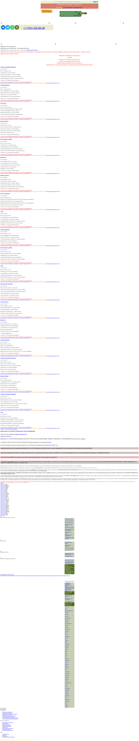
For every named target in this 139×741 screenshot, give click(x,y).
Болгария (66, 619)
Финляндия (67, 690)
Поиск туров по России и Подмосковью (69, 530)
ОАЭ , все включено (5, 193)
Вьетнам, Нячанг (4, 121)
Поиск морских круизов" (68, 546)
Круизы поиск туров (69, 522)
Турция (66, 686)
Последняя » (14, 429)
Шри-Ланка (3, 157)
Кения (66, 651)
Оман (67, 671)
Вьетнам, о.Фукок (4, 175)
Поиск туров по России (7, 725)
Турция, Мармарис (5, 85)
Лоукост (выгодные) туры (10, 44)
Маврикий (67, 658)
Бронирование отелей (7, 726)
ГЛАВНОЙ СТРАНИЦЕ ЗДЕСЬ (20, 434)
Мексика (66, 666)
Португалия (67, 673)
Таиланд (66, 680)
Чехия (66, 697)
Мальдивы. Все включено (6, 283)
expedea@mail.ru (78, 7)
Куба (66, 656)
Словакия (67, 677)
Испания (66, 647)
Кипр (66, 653)
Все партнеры (3, 709)
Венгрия (66, 625)
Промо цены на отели (7, 729)
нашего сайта (38, 457)
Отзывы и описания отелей (8, 730)
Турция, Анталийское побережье (8, 67)
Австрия (66, 614)
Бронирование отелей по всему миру (69, 554)
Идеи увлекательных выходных (68, 12)
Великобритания (68, 623)
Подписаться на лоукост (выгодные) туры (10, 718)
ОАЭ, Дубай (3, 103)
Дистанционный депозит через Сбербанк (10, 717)
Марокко (66, 664)
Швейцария (67, 699)
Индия (66, 642)
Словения (67, 679)
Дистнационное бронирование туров (52, 137)
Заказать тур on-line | (4, 101)
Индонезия (67, 643)
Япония (66, 706)
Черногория (67, 695)
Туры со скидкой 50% (69, 520)
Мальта (66, 662)
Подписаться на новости (69, 581)
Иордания (67, 645)
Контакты (4, 735)
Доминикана (67, 636)
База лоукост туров (6, 724)
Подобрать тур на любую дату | (14, 101)
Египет (66, 638)
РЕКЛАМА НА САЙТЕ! (7, 714)
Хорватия (67, 693)
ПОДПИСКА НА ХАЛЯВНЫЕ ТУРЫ (38, 101)
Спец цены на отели (69, 556)
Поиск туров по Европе (69, 527)
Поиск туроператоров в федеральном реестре (69, 562)
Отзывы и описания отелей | (25, 101)
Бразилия (66, 621)
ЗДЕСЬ (69, 573)
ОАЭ (66, 669)
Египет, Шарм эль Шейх (6, 139)
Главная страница (6, 734)
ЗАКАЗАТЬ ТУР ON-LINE (32, 50)
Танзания (68, 682)
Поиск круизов (5, 723)
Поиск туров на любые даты (67, 15)
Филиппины (67, 688)
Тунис (1, 211)
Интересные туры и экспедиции (68, 535)
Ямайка (66, 704)
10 (10, 429)
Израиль (66, 640)
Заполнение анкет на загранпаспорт (9, 715)
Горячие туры (5, 727)
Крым (66, 608)
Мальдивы (67, 660)
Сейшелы (67, 675)
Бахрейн (67, 618)
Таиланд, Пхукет (4, 301)
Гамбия (67, 629)
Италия (66, 649)
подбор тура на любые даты (51, 457)
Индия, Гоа (3, 320)
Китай (66, 655)
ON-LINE (49, 442)
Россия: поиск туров (69, 518)
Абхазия (66, 612)
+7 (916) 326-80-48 (67, 7)
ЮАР (66, 703)
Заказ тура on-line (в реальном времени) (10, 713)
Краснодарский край (69, 610)
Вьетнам (66, 627)
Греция (66, 632)
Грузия (66, 634)
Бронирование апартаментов (8, 722)
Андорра (66, 616)
